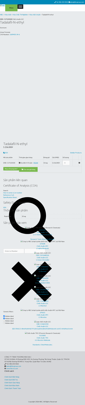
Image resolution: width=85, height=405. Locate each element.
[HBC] (2, 5)
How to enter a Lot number (12, 193)
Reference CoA (8, 195)
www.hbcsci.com (12, 368)
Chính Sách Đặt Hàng (11, 377)
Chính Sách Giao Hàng (12, 382)
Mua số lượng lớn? (11, 169)
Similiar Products (76, 153)
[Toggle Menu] (20, 7)
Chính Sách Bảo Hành (11, 385)
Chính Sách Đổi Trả (11, 380)
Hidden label (9, 316)
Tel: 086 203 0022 (62, 2)
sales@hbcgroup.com (77, 2)
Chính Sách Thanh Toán (12, 388)
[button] (74, 163)
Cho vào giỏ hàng (29, 169)
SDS (6, 153)
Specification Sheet (10, 197)
